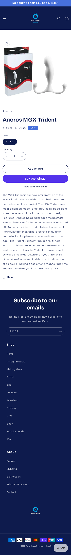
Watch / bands (15, 431)
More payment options (35, 187)
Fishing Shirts (14, 369)
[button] (4, 18)
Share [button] (10, 277)
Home (10, 354)
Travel (10, 377)
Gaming (11, 408)
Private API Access (18, 484)
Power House (31, 546)
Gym (9, 416)
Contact (11, 492)
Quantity (7, 149)
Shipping (12, 469)
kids (9, 385)
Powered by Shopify (44, 546)
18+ (9, 439)
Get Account (14, 477)
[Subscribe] (60, 331)
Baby (10, 424)
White (9, 141)
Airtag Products (16, 361)
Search (11, 461)
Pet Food (12, 392)
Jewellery (12, 400)
